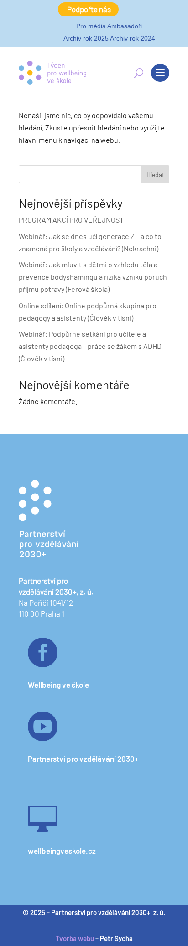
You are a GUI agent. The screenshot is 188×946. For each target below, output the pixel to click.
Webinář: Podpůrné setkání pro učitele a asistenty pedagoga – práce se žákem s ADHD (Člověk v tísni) (90, 346)
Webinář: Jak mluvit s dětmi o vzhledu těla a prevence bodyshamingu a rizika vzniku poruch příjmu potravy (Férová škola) (93, 276)
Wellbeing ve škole (58, 684)
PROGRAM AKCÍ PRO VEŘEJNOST (71, 219)
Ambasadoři (124, 26)
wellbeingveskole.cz (62, 850)
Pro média (91, 26)
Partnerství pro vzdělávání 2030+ (83, 758)
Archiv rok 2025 (86, 38)
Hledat (155, 174)
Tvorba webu (75, 938)
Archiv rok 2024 (132, 38)
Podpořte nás (89, 9)
